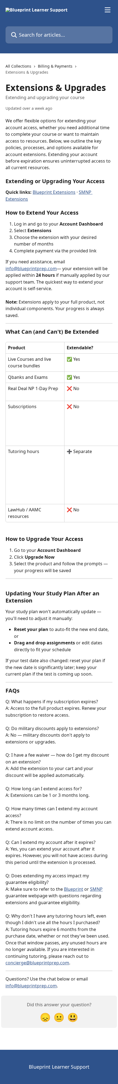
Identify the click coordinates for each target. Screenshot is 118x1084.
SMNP (96, 889)
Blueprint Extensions (54, 192)
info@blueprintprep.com (31, 269)
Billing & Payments (55, 66)
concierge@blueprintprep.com (37, 963)
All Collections (18, 66)
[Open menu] (108, 10)
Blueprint (73, 889)
